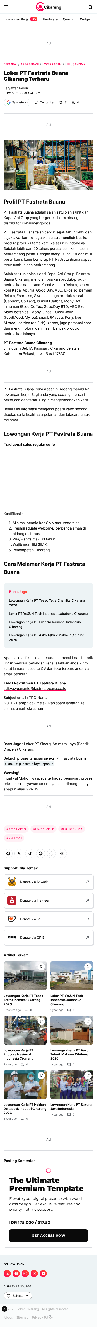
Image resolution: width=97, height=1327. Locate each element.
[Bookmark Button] (90, 6)
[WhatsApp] (51, 853)
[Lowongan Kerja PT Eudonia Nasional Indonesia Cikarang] (25, 1030)
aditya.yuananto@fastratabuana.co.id (35, 688)
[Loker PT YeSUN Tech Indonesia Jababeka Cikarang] (71, 975)
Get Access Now (48, 1235)
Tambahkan (20, 102)
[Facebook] (8, 853)
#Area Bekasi (16, 829)
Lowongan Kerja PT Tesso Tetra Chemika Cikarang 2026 (47, 602)
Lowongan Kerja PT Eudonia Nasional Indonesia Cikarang (45, 624)
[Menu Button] (6, 6)
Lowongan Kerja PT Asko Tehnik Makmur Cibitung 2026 (46, 637)
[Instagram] (25, 1273)
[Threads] (34, 1273)
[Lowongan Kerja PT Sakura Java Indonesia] (71, 1084)
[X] (18, 853)
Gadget (85, 19)
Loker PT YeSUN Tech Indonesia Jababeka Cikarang (48, 613)
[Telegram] (29, 853)
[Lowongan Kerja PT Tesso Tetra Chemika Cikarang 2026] (25, 975)
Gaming (68, 19)
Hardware (50, 19)
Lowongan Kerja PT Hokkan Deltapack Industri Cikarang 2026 (25, 1109)
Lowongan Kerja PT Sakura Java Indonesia (71, 1107)
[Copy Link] (62, 853)
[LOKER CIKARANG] (48, 6)
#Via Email (14, 838)
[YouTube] (43, 1273)
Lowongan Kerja (20, 19)
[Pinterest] (40, 853)
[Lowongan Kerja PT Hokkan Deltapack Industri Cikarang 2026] (25, 1084)
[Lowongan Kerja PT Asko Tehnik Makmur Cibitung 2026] (71, 1030)
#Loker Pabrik (43, 829)
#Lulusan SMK (71, 829)
